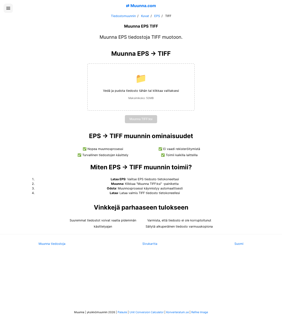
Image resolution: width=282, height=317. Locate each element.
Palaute (122, 312)
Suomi (238, 244)
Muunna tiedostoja (52, 244)
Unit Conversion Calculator (146, 312)
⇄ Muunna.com (141, 5)
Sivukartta (149, 244)
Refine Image (199, 312)
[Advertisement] (141, 280)
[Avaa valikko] (8, 8)
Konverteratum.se (177, 312)
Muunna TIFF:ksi (141, 119)
